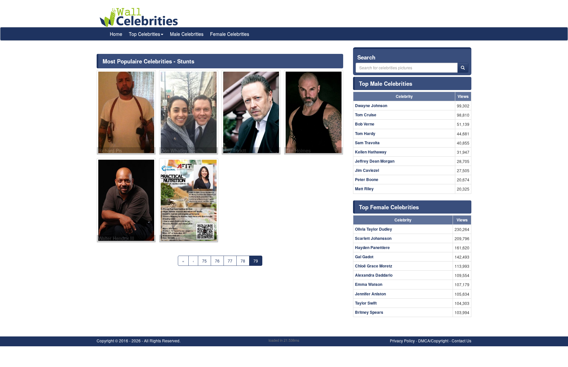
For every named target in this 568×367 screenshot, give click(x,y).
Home (116, 34)
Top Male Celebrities (385, 83)
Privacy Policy (402, 340)
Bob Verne (364, 124)
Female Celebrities (229, 34)
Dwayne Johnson (371, 105)
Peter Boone (366, 179)
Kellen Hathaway (371, 152)
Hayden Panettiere (372, 247)
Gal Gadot (364, 257)
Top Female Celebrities (389, 207)
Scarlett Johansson (373, 238)
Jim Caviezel (367, 170)
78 (243, 261)
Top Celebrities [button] (144, 34)
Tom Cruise (365, 115)
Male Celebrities (186, 34)
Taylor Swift (366, 303)
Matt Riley (364, 189)
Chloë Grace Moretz (373, 266)
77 (230, 261)
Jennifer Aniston (370, 294)
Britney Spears (369, 312)
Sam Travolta (367, 143)
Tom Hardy (365, 133)
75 (204, 261)
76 (217, 261)
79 (255, 261)
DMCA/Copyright (433, 340)
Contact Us (461, 340)
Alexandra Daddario (373, 275)
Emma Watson (368, 284)
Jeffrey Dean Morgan (374, 161)
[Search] (462, 68)
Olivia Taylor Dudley (373, 229)
